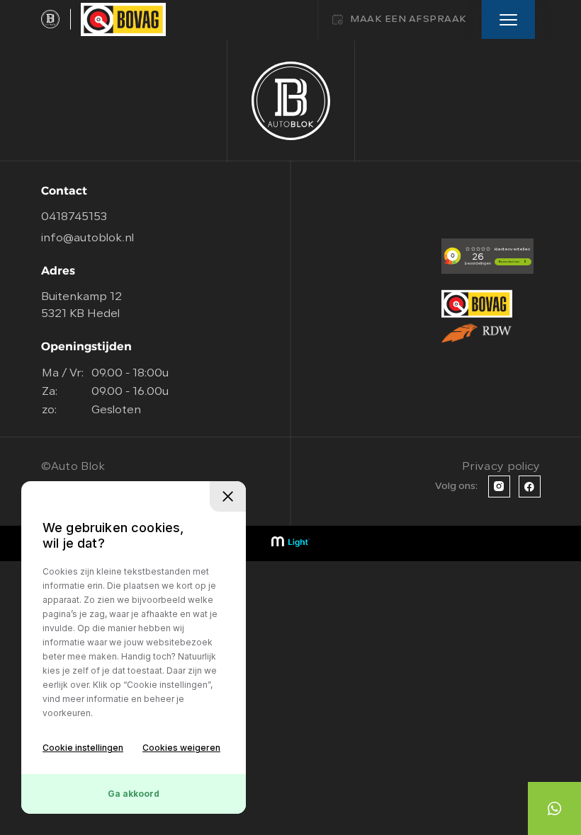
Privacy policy (501, 467)
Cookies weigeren (181, 747)
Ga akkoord (133, 793)
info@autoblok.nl (87, 238)
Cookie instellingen (83, 747)
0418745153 (74, 217)
